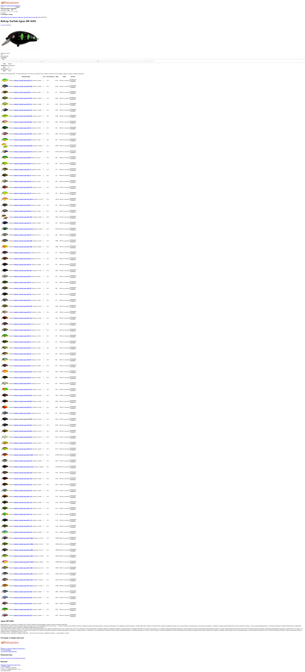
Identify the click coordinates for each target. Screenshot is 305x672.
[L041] (114, 61)
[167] (29, 61)
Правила (23, 658)
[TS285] (144, 61)
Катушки (14, 665)
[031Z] (9, 61)
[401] (59, 61)
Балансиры (21, 648)
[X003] (148, 61)
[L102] (121, 61)
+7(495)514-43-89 (5, 666)
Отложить (3, 57)
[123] (28, 61)
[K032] (101, 61)
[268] (46, 61)
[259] (34, 61)
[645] (78, 61)
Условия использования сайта (9, 651)
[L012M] (111, 61)
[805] (81, 61)
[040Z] (14, 61)
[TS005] (141, 61)
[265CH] (44, 61)
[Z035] (153, 61)
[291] (54, 61)
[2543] (89, 61)
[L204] (128, 61)
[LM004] (133, 61)
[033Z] (11, 61)
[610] (71, 61)
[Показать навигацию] (1, 647)
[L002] (109, 61)
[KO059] (108, 61)
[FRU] (94, 61)
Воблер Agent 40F (33, 17)
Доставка (7, 5)
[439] (68, 61)
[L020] (113, 61)
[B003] (93, 61)
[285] (53, 61)
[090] (24, 61)
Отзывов (3, 25)
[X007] (149, 61)
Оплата (13, 5)
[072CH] (23, 61)
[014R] (4, 61)
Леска (18, 665)
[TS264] (143, 61)
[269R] (49, 61)
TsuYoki (25, 17)
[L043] (116, 61)
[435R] (66, 61)
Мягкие (15, 648)
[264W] (41, 61)
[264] (39, 61)
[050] (19, 61)
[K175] (106, 61)
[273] (51, 61)
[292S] (56, 61)
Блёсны (10, 648)
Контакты (17, 5)
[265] (43, 61)
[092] (26, 61)
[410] (63, 61)
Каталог (3, 5)
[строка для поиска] (8, 7)
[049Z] (18, 61)
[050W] (21, 61)
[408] (61, 61)
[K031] (99, 61)
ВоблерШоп (4, 17)
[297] (58, 61)
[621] (76, 61)
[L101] (119, 61)
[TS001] (139, 61)
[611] (73, 61)
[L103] (123, 61)
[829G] (84, 61)
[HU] (96, 61)
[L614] (129, 61)
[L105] (124, 61)
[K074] (103, 61)
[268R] (48, 61)
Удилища (9, 665)
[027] (6, 61)
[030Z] (8, 61)
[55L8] (69, 61)
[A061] (91, 61)
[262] (38, 61)
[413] (64, 61)
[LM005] (134, 61)
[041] (16, 61)
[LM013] (136, 61)
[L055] (118, 61)
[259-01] (36, 61)
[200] (31, 61)
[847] (86, 61)
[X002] (146, 61)
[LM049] (138, 61)
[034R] (13, 61)
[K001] (98, 61)
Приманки (15, 17)
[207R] (33, 61)
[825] (83, 61)
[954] (88, 61)
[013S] (3, 61)
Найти (17, 7)
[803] (79, 61)
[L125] (126, 61)
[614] (74, 61)
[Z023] (151, 61)
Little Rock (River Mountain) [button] (8, 8)
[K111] (104, 61)
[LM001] (131, 61)
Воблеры (20, 17)
